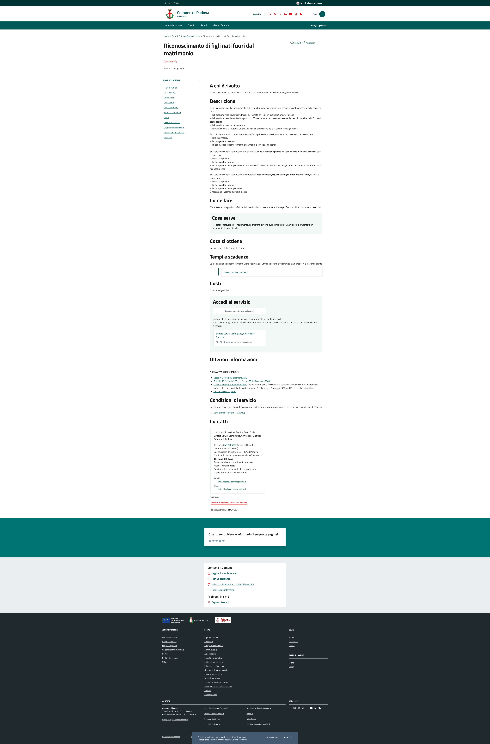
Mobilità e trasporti (212, 678)
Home (166, 36)
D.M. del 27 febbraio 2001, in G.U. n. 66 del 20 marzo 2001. (241, 381)
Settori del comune (170, 657)
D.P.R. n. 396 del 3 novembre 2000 (230, 384)
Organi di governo (169, 645)
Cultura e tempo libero (213, 661)
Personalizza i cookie (171, 736)
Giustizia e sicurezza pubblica (216, 670)
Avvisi (291, 637)
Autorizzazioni (210, 653)
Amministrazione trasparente (259, 708)
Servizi (175, 36)
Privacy (250, 713)
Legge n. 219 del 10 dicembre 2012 (230, 377)
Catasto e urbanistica (213, 657)
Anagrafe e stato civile (190, 36)
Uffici (164, 661)
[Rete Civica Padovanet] (223, 620)
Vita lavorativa (210, 694)
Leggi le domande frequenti (216, 708)
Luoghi (291, 666)
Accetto (288, 737)
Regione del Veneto (172, 3)
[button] (322, 14)
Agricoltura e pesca (212, 637)
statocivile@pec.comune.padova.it (232, 489)
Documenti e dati (169, 637)
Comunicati (293, 641)
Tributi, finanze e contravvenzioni (218, 686)
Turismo (207, 690)
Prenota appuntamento (214, 713)
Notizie (292, 645)
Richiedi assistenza (212, 724)
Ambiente (208, 641)
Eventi (291, 662)
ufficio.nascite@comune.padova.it (232, 481)
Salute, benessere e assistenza (217, 682)
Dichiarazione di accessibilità (258, 724)
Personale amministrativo (173, 649)
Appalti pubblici (210, 649)
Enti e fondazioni (169, 641)
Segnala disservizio (212, 718)
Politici (165, 653)
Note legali (251, 718)
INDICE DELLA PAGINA (171, 80)
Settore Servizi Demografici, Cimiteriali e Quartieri (235, 335)
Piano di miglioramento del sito (175, 719)
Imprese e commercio (213, 674)
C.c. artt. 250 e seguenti (224, 391)
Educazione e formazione (214, 666)
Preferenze (273, 737)
